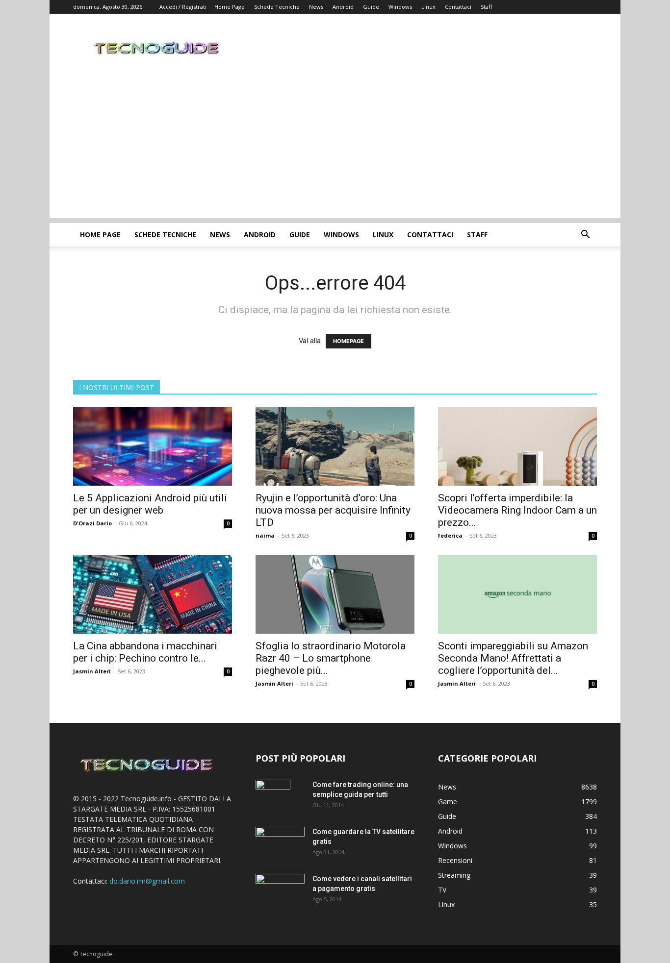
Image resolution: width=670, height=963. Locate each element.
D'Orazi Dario (92, 523)
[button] (585, 235)
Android (343, 6)
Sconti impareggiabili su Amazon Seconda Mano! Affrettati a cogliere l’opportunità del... (513, 658)
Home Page (229, 6)
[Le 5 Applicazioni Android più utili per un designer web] (152, 446)
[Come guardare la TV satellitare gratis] (280, 843)
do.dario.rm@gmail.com (147, 881)
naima (265, 535)
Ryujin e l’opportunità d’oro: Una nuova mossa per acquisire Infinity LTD (333, 510)
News (316, 6)
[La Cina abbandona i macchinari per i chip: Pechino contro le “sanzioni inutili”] (152, 594)
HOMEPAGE (348, 341)
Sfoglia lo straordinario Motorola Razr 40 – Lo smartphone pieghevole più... (331, 658)
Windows (400, 6)
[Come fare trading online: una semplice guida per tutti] (273, 797)
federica (450, 535)
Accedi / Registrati (182, 6)
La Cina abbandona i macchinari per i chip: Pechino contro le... (145, 652)
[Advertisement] (335, 149)
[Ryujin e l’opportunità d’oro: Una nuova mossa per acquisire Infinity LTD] (335, 446)
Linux (428, 6)
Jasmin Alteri (92, 671)
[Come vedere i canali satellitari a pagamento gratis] (280, 889)
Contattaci (458, 6)
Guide (371, 6)
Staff (486, 6)
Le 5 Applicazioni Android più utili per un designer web (150, 504)
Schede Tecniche (277, 6)
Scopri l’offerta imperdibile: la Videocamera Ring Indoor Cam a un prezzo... (517, 510)
